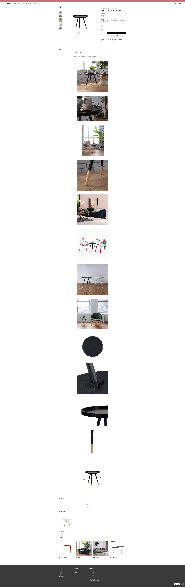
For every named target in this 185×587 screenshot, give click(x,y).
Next (96, 22)
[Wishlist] (180, 3)
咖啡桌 (114, 40)
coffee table (105, 40)
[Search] (177, 3)
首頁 (101, 8)
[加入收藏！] (65, 528)
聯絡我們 (60, 572)
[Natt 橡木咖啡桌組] (101, 548)
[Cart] (182, 3)
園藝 (26, 3)
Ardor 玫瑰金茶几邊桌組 (114, 557)
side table (109, 40)
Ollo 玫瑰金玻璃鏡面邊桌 (63, 557)
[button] (67, 528)
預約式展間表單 (91, 577)
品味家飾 (22, 3)
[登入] (175, 3)
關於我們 (14, 3)
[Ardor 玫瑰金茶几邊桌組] (118, 548)
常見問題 (75, 572)
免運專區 (115, 39)
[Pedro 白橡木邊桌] (84, 548)
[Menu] (2, 3)
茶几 (116, 40)
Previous (64, 22)
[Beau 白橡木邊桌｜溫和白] (67, 522)
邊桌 (121, 39)
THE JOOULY (34, 3)
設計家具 (18, 3)
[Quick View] (69, 528)
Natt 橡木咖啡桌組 (96, 557)
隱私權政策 (61, 576)
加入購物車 (116, 33)
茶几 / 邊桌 (107, 8)
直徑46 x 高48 (89, 506)
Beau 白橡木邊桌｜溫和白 (63, 531)
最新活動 (29, 3)
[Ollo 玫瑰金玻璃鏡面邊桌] (67, 548)
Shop (104, 8)
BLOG (60, 574)
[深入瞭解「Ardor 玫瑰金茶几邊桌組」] (118, 554)
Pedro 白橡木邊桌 (79, 557)
